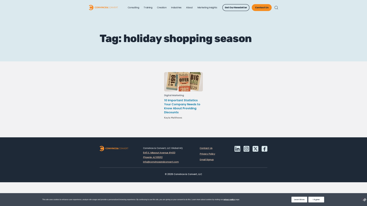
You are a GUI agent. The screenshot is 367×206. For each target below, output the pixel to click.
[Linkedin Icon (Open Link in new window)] (237, 149)
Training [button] (148, 7)
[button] (276, 7)
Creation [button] (161, 7)
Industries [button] (176, 7)
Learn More (300, 199)
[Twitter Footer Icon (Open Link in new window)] (255, 149)
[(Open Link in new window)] (264, 149)
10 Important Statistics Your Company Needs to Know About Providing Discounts (182, 106)
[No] (363, 199)
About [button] (189, 7)
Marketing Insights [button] (207, 7)
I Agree (316, 199)
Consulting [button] (133, 7)
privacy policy (229, 200)
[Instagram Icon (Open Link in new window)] (246, 149)
